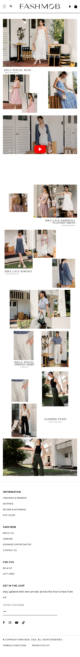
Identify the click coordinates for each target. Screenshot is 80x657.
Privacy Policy (41, 645)
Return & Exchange (14, 510)
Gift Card (9, 574)
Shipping (8, 504)
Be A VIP (7, 568)
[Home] (40, 6)
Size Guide (9, 515)
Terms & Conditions (14, 645)
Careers (8, 539)
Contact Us (10, 550)
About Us (8, 533)
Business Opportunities (17, 545)
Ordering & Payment (15, 498)
